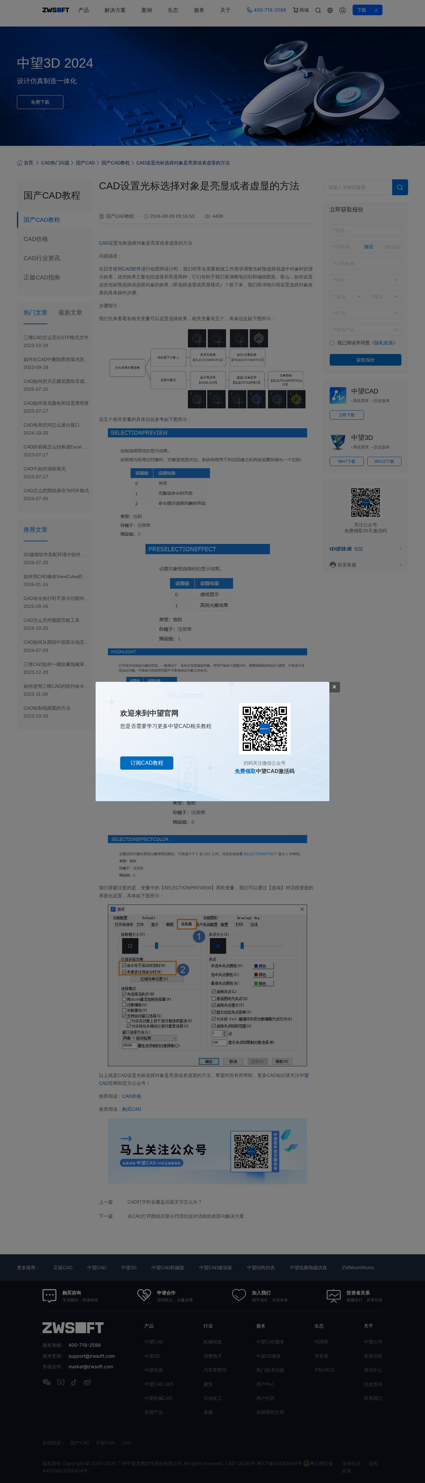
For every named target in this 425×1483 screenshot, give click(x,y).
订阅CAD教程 (146, 763)
